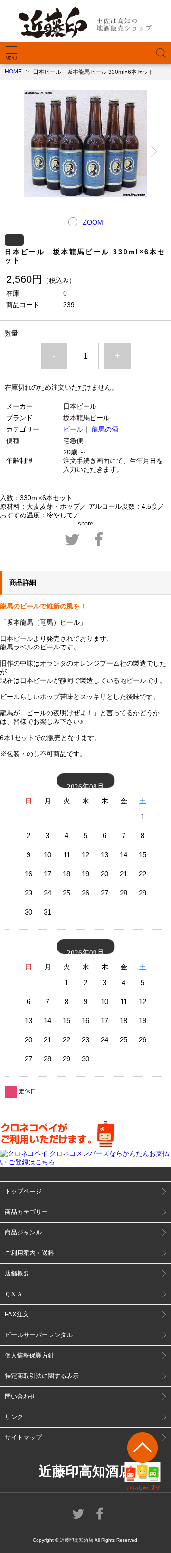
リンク (14, 1416)
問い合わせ (20, 1396)
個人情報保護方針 (29, 1355)
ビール (73, 429)
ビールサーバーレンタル (39, 1334)
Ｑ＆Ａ (14, 1293)
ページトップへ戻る (143, 1461)
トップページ (23, 1191)
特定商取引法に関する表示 (42, 1375)
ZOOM (93, 222)
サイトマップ (23, 1437)
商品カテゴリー (26, 1211)
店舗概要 (17, 1273)
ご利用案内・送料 (29, 1252)
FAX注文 (17, 1314)
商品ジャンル (23, 1232)
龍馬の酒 (105, 429)
